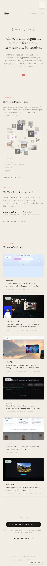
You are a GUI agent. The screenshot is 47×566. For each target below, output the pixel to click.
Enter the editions (13, 221)
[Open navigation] (42, 5)
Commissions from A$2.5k (32, 530)
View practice (10, 177)
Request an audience (23, 524)
